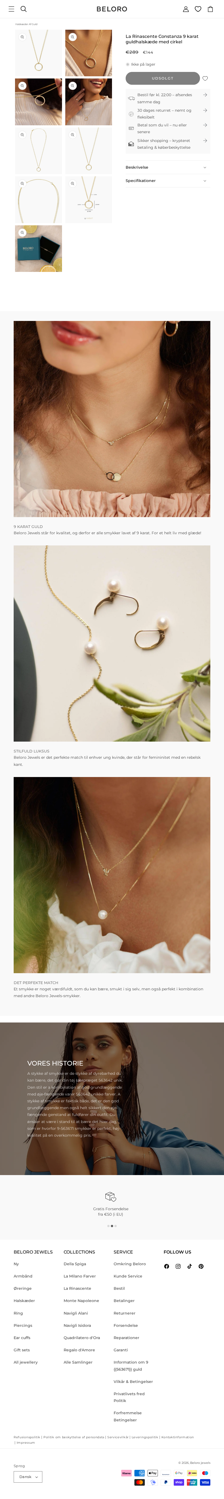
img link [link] (22, 324)
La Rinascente (77, 1288)
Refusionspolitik (27, 1437)
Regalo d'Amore (79, 1350)
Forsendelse (126, 1325)
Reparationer (126, 1337)
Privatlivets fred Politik (129, 1397)
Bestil (119, 1288)
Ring (18, 1313)
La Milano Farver (80, 1276)
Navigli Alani (76, 1313)
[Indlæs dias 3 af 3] (115, 1226)
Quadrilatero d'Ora (82, 1337)
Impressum (26, 1443)
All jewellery (26, 1362)
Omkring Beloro (130, 1263)
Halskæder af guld (26, 24)
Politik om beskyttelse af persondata (73, 1437)
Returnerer (124, 1313)
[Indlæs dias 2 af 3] (112, 1226)
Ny (16, 1263)
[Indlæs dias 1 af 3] (108, 1226)
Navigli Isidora (77, 1325)
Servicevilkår (118, 1437)
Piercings (23, 1325)
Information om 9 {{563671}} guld (131, 1365)
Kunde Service (128, 1276)
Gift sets (22, 1350)
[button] (11, 9)
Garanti (121, 1350)
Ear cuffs (22, 1337)
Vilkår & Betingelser (133, 1381)
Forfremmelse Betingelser (128, 1416)
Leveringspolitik (145, 1437)
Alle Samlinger (78, 1362)
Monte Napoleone (81, 1300)
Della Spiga (75, 1263)
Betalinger (124, 1300)
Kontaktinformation (177, 1437)
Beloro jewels (200, 1463)
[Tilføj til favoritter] (205, 78)
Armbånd (23, 1276)
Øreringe (23, 1288)
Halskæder (24, 1300)
